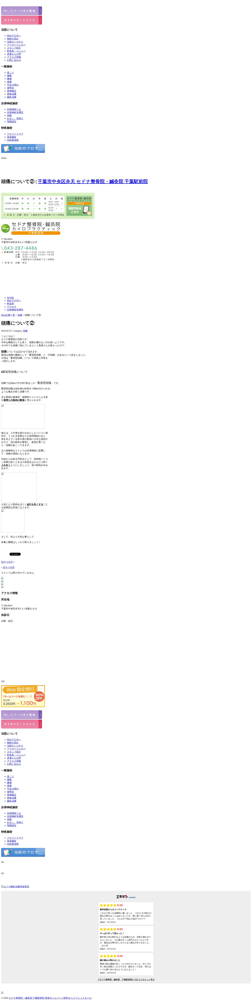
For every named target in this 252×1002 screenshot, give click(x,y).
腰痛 (9, 75)
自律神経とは (14, 109)
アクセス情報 (14, 57)
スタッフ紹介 (14, 48)
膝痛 (9, 78)
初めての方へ (14, 35)
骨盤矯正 (11, 91)
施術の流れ (13, 38)
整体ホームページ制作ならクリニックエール (68, 998)
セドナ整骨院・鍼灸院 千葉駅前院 (27, 998)
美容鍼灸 (11, 137)
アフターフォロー (16, 45)
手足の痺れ (13, 85)
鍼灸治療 (11, 97)
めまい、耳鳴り (15, 118)
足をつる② (9, 567)
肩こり (10, 72)
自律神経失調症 (15, 112)
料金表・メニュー (16, 51)
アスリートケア (15, 134)
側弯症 (10, 88)
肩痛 (9, 81)
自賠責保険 (13, 140)
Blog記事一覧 (8, 315)
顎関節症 (11, 121)
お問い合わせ (14, 60)
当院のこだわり (15, 42)
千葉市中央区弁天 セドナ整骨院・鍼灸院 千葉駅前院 (93, 181)
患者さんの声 (14, 54)
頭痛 (9, 115)
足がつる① (7, 562)
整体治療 (11, 94)
